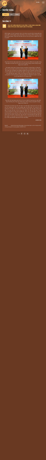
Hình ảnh (17, 14)
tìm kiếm (37, 2)
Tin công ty (6, 14)
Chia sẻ (18, 133)
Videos (11, 14)
